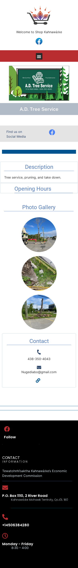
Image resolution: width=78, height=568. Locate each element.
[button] (39, 56)
